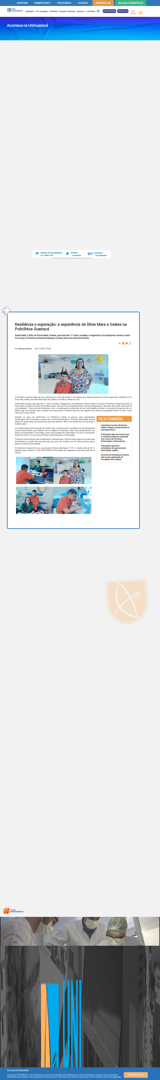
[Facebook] (123, 343)
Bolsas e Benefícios (130, 3)
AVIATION (22, 3)
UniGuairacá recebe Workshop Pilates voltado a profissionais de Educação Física (115, 427)
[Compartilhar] (119, 343)
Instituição (91, 11)
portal (140, 14)
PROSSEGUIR (135, 1075)
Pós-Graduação (42, 11)
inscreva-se (103, 3)
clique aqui (117, 1077)
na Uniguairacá (101, 255)
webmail (133, 13)
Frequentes (76, 255)
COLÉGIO (83, 3)
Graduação (29, 11)
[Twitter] (126, 343)
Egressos (81, 11)
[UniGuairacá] (15, 10)
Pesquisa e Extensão (67, 11)
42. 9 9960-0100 (47, 255)
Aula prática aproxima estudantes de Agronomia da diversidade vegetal (113, 448)
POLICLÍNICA (64, 3)
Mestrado (54, 11)
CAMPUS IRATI (42, 3)
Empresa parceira (109, 11)
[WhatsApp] (130, 343)
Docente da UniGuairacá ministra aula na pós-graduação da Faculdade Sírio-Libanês (115, 457)
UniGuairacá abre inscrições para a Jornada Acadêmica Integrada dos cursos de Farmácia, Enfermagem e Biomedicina (115, 437)
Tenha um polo (123, 11)
